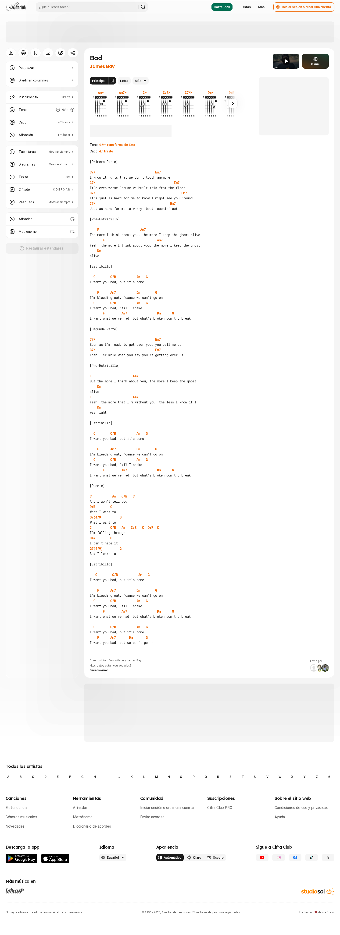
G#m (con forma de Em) (117, 145)
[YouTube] (262, 857)
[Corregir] (60, 52)
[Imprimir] (23, 52)
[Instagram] (278, 857)
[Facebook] (295, 857)
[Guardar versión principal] (112, 81)
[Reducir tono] (58, 109)
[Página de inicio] (16, 7)
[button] (286, 61)
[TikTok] (311, 857)
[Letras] (15, 890)
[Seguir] (233, 103)
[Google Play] (21, 858)
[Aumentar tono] (72, 109)
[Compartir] (73, 52)
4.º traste (106, 151)
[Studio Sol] (317, 891)
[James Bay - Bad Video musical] (286, 61)
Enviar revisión (99, 670)
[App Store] (55, 858)
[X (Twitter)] (328, 857)
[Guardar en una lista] (35, 52)
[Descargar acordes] (48, 52)
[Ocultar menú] (11, 52)
